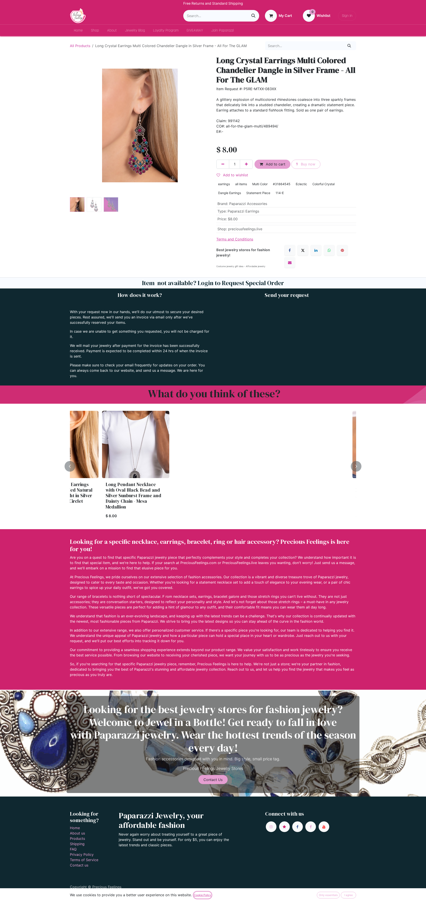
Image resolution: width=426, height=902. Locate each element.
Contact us (79, 865)
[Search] (253, 16)
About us (77, 833)
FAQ (73, 849)
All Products (80, 46)
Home (75, 828)
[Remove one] (222, 164)
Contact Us (213, 779)
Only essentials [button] (328, 895)
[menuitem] (78, 30)
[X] (303, 250)
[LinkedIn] (316, 250)
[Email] (289, 262)
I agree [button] (348, 895)
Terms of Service (84, 860)
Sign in (347, 15)
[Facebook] (289, 250)
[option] (213, 466)
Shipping (77, 844)
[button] (77, 125)
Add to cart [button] (275, 164)
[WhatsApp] (329, 250)
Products (77, 838)
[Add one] (246, 164)
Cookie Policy (202, 895)
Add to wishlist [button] (235, 175)
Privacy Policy (82, 854)
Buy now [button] (307, 164)
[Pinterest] (342, 250)
